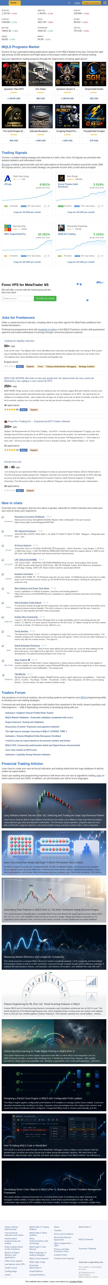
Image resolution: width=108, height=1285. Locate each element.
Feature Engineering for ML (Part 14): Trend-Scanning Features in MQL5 (42, 1004)
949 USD (14, 140)
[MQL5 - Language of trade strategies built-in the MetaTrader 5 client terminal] (4, 3)
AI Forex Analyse (23, 545)
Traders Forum (13, 693)
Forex (40, 366)
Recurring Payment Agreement (62, 1238)
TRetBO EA (20, 674)
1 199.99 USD (13, 98)
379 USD (94, 140)
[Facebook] (80, 1258)
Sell (4, 59)
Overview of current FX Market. (30, 517)
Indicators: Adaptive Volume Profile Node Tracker (29, 713)
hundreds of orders (47, 329)
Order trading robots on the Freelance (14, 1248)
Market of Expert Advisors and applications (12, 1254)
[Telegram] (85, 1258)
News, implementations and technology (38, 1240)
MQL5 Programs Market (20, 47)
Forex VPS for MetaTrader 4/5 (25, 285)
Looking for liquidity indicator (19, 341)
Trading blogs (11, 1271)
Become (6, 164)
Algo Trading (21, 660)
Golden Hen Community (26, 617)
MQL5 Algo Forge (37, 1262)
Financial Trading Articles (22, 764)
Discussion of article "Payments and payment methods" (32, 727)
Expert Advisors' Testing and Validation (24, 722)
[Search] (69, 2)
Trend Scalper (21, 631)
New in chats (12, 503)
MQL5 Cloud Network (39, 1258)
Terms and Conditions (63, 1234)
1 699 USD (41, 140)
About (56, 1227)
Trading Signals (14, 153)
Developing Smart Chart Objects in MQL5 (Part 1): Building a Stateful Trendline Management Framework (52, 1191)
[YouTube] (94, 1258)
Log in (77, 3)
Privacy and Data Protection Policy (61, 1250)
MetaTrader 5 (85, 1227)
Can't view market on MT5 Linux (21, 750)
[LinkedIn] (98, 1258)
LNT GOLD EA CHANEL (26, 559)
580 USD (40, 98)
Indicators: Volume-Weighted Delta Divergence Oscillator (33, 736)
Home (13, 3)
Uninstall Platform (37, 1275)
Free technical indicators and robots (14, 1234)
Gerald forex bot (12, 462)
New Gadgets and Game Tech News (32, 588)
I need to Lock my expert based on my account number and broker (37, 740)
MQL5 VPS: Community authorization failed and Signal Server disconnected (42, 745)
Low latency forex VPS (15, 1264)
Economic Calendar (87, 1248)
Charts (8, 1275)
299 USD (94, 98)
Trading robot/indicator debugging (61, 366)
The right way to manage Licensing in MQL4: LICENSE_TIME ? (36, 731)
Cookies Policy (60, 1255)
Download (35, 1266)
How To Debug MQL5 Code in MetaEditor (25, 1145)
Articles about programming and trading (13, 1240)
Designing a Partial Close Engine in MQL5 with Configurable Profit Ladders (43, 1098)
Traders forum (11, 1268)
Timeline (57, 1230)
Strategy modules (86, 366)
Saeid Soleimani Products (27, 645)
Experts (30, 366)
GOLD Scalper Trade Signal (28, 602)
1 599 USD (67, 140)
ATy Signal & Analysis (25, 531)
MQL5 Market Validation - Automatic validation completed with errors (39, 717)
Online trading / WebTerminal (11, 1228)
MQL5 (84, 697)
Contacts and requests (64, 1258)
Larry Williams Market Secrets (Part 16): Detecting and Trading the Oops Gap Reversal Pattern (54, 815)
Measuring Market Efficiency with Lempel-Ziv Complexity (34, 957)
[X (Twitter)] (89, 1258)
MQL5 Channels (86, 1239)
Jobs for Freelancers (18, 317)
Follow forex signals (13, 1261)
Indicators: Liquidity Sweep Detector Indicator (27, 754)
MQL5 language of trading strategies (37, 1253)
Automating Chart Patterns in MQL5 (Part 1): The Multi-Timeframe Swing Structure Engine (51, 909)
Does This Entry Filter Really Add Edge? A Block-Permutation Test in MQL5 (43, 862)
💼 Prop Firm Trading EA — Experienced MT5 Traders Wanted (37, 421)
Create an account (91, 3)
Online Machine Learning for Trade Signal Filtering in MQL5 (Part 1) (39, 1051)
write (98, 775)
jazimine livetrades (24, 574)
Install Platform (36, 1271)
